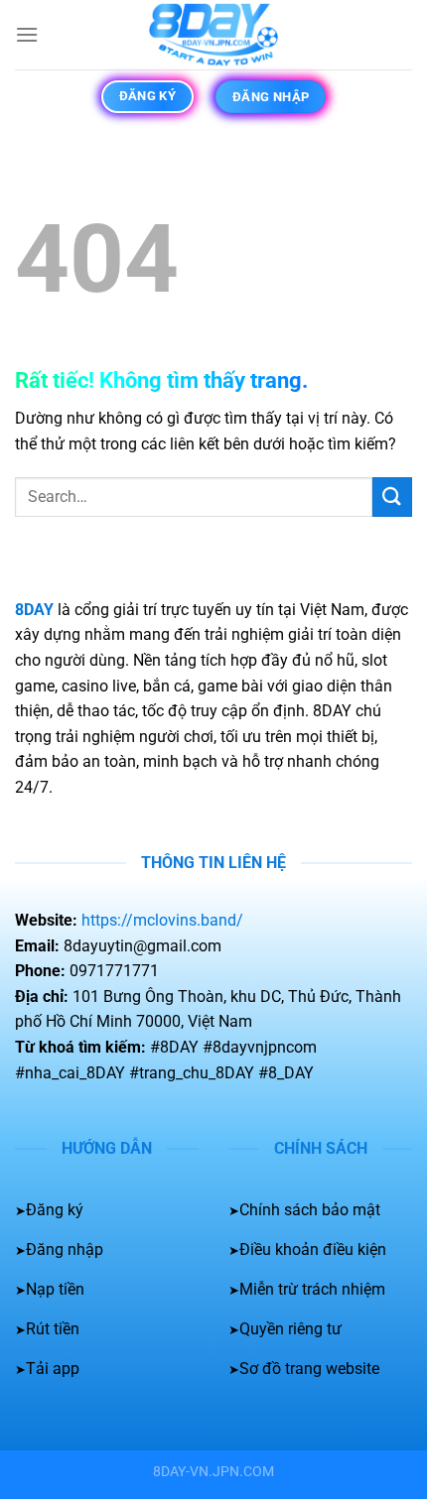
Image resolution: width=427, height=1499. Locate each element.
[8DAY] (213, 34)
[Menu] (27, 34)
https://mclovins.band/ (162, 920)
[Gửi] (392, 496)
